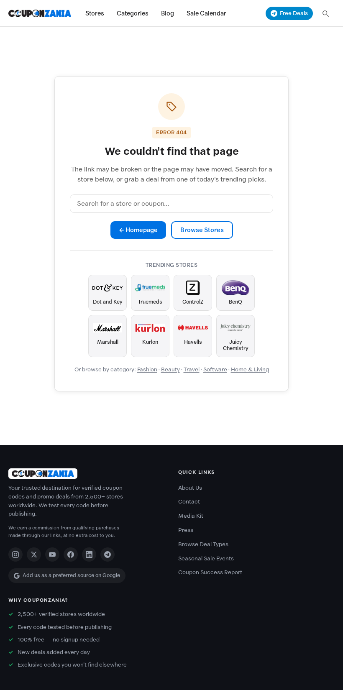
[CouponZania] (86, 473)
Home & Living (250, 369)
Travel (192, 369)
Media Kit (190, 516)
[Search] (325, 13)
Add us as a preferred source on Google (71, 575)
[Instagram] (15, 554)
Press (185, 530)
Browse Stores (202, 230)
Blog (167, 13)
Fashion (147, 369)
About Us (190, 488)
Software (215, 369)
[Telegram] (107, 554)
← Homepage (138, 230)
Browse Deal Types (203, 544)
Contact (189, 501)
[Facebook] (71, 554)
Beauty (170, 369)
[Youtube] (52, 554)
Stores (94, 13)
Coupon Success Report (210, 572)
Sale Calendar (206, 13)
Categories (132, 13)
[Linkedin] (89, 554)
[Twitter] (34, 554)
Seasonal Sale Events (206, 558)
